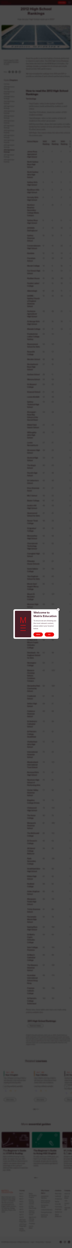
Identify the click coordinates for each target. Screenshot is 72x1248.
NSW (38, 634)
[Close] (58, 609)
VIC (49, 634)
